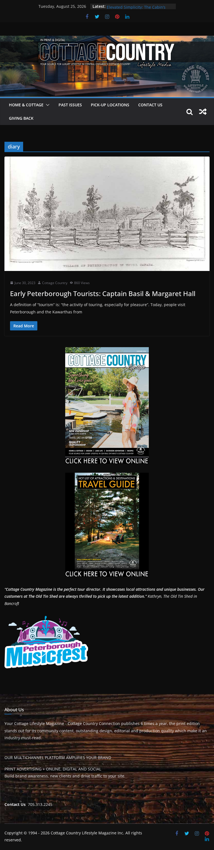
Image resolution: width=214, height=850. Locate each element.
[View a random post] (203, 111)
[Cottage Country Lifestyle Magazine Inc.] (107, 40)
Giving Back (21, 118)
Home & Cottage (26, 104)
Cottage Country (54, 282)
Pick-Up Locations (110, 104)
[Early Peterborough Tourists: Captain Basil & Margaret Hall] (107, 214)
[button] (46, 105)
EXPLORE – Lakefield (125, 6)
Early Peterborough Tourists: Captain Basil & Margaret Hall (102, 293)
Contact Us (150, 104)
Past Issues (70, 104)
